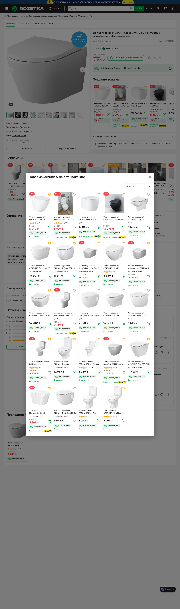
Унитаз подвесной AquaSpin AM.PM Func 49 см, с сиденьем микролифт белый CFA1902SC (139, 267)
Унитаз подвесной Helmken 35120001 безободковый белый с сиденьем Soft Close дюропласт (39, 412)
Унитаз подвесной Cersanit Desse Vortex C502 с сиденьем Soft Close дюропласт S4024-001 (139, 314)
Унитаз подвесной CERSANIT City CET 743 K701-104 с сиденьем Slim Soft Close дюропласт (139, 363)
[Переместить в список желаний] (49, 194)
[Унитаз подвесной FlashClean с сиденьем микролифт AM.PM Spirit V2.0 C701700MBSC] (114, 203)
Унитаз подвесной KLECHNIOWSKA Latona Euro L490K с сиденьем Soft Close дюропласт (64, 218)
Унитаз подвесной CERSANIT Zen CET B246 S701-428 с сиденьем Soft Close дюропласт (65, 267)
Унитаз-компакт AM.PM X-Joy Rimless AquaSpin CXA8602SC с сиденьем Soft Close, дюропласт (64, 314)
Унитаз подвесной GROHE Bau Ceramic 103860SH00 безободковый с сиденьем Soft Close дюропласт (87, 218)
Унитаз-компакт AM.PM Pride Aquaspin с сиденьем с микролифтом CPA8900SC (39, 363)
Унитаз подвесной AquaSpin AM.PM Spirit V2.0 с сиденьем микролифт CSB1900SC (113, 363)
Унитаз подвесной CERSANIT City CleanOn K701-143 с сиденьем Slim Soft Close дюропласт (139, 218)
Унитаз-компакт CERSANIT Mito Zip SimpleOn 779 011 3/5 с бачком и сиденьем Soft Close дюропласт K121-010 (89, 412)
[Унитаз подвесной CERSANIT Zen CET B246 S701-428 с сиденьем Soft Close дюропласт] (65, 252)
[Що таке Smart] (72, 237)
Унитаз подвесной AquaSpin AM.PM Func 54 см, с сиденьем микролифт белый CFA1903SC (89, 267)
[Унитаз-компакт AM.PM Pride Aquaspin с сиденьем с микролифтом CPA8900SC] (40, 348)
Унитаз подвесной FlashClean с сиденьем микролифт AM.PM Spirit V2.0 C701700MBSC (114, 218)
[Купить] (49, 228)
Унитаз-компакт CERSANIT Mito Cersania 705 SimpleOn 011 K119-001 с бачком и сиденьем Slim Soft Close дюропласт (89, 363)
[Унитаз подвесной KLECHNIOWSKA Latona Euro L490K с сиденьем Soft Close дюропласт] (65, 203)
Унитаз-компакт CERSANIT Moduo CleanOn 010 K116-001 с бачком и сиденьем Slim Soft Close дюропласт (64, 363)
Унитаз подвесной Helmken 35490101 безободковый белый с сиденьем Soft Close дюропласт (39, 218)
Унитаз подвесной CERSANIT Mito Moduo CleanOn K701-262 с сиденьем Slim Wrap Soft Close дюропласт (114, 267)
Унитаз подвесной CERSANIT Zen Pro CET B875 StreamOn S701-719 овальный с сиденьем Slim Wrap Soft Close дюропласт (40, 267)
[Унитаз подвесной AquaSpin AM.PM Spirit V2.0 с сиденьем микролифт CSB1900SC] (114, 348)
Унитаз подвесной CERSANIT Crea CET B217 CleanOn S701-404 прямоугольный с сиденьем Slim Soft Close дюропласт (40, 314)
